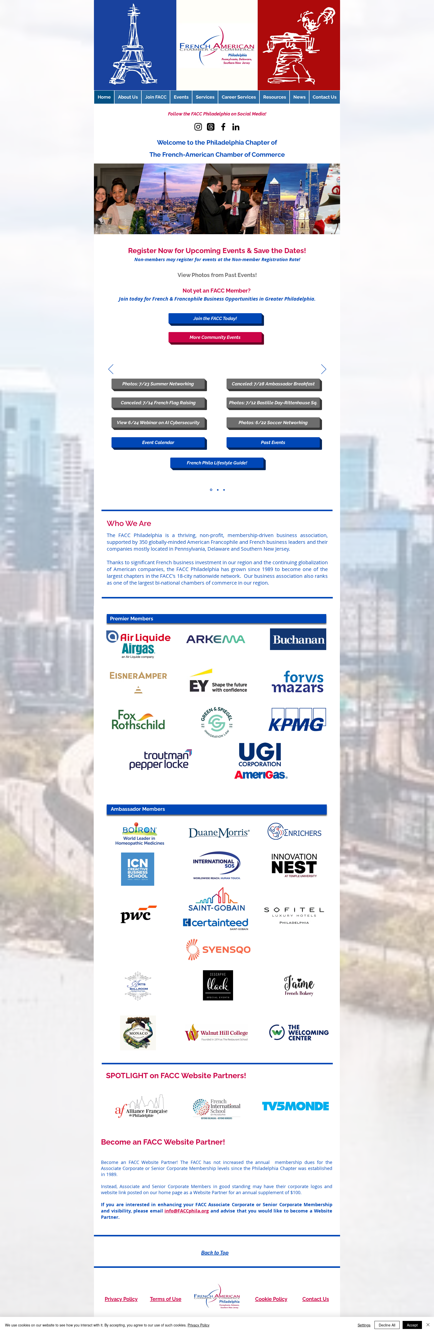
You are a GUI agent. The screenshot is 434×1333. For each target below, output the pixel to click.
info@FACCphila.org (187, 1211)
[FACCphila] (211, 127)
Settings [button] (364, 1324)
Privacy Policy (121, 1299)
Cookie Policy (271, 1299)
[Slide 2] (218, 490)
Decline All (387, 1324)
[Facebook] (223, 127)
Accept (412, 1324)
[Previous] (110, 369)
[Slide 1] (211, 490)
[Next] (323, 369)
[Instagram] (198, 127)
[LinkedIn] (236, 127)
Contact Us (315, 1299)
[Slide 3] (224, 490)
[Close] (428, 1325)
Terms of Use (165, 1299)
